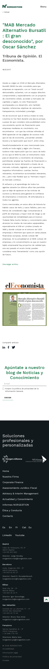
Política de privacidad (12, 657)
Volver (7, 12)
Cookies (5, 660)
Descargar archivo (10, 264)
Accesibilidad (8, 649)
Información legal (10, 653)
